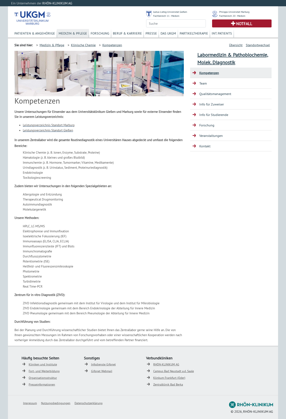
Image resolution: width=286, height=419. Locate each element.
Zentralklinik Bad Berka (168, 384)
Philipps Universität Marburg (234, 11)
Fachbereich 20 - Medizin (232, 15)
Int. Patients (222, 33)
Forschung (100, 33)
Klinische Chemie (83, 45)
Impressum (30, 403)
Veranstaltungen (211, 136)
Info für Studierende (213, 115)
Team (203, 83)
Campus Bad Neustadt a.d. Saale (173, 371)
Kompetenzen (112, 45)
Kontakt (204, 146)
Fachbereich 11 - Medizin (166, 15)
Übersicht (235, 45)
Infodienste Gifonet (103, 364)
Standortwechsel (258, 45)
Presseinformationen (42, 384)
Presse (151, 33)
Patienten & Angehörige (34, 33)
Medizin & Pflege (73, 33)
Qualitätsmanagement (215, 94)
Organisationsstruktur (43, 378)
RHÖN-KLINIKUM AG (166, 364)
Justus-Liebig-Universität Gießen (170, 11)
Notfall (244, 23)
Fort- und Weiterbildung (44, 371)
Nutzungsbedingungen (55, 403)
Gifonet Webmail (101, 371)
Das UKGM (168, 33)
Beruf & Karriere (127, 33)
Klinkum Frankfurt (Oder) (169, 378)
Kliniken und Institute (43, 364)
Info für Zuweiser (211, 104)
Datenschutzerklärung (89, 403)
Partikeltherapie (194, 33)
